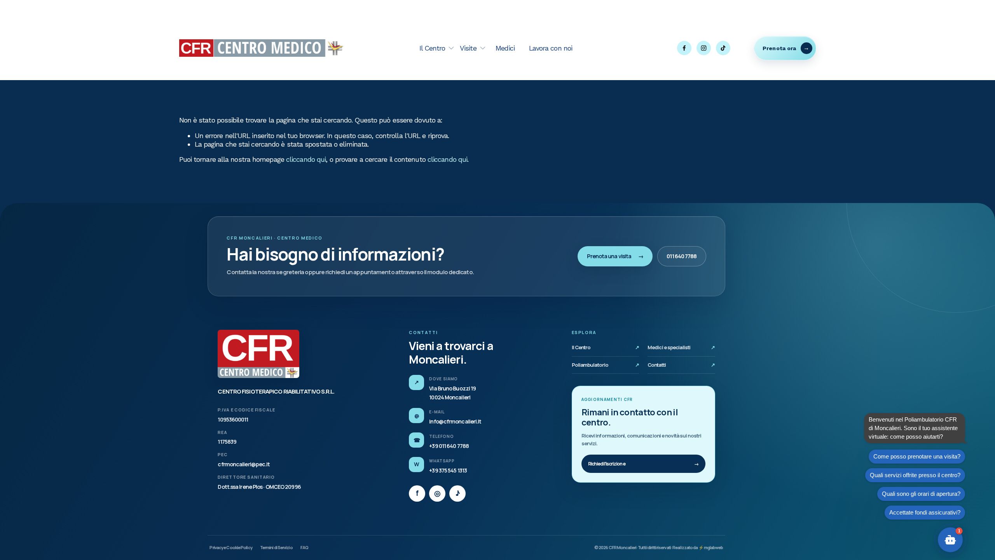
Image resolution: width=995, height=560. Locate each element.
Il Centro (605, 347)
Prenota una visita (615, 256)
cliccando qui (306, 159)
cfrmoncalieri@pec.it (244, 464)
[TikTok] (723, 48)
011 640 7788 (681, 256)
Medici (505, 48)
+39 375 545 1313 (448, 470)
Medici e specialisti (681, 347)
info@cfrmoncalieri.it (455, 421)
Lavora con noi (550, 48)
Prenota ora (779, 48)
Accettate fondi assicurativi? (924, 512)
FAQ (304, 547)
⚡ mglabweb (710, 547)
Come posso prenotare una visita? (916, 456)
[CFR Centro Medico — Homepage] (258, 354)
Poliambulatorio (605, 364)
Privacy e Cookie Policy (230, 547)
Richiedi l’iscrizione (643, 463)
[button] (950, 539)
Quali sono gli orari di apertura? (921, 493)
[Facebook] (684, 48)
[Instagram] (703, 48)
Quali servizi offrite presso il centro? (915, 475)
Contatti (681, 364)
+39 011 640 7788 (449, 446)
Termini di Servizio (276, 547)
